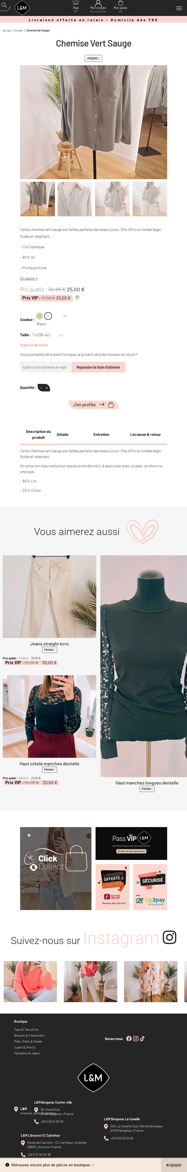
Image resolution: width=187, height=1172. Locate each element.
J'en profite (84, 404)
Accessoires (155, 1011)
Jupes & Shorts (24, 1047)
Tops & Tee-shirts (26, 1029)
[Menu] (179, 8)
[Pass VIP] (131, 843)
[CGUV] (150, 887)
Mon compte (98, 9)
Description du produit (38, 434)
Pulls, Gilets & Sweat (28, 1041)
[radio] (39, 316)
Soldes (19, 30)
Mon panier (121, 9)
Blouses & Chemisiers (29, 1035)
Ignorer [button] (175, 1165)
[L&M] (56, 868)
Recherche (6, 6)
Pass (76, 9)
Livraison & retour (145, 434)
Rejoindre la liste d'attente (98, 367)
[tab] (38, 434)
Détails (63, 434)
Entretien (101, 434)
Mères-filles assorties (162, 1005)
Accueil (7, 30)
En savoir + (29, 278)
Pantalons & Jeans (27, 1053)
